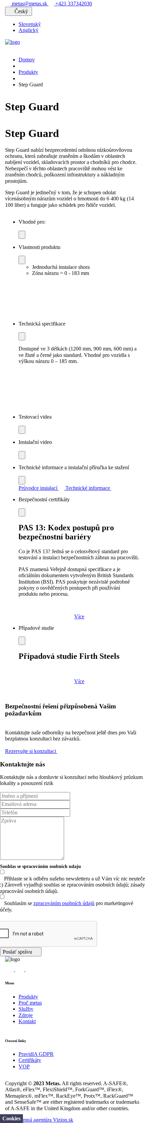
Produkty (28, 72)
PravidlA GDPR (36, 1054)
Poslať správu (18, 952)
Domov (27, 59)
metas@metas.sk (29, 3)
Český (21, 11)
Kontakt (27, 1021)
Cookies (11, 1118)
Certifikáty (30, 1060)
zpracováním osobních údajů (63, 903)
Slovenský (30, 24)
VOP (24, 1066)
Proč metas (30, 1003)
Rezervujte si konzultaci (31, 751)
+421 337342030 (73, 3)
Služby (26, 1009)
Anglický (28, 30)
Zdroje (26, 1015)
